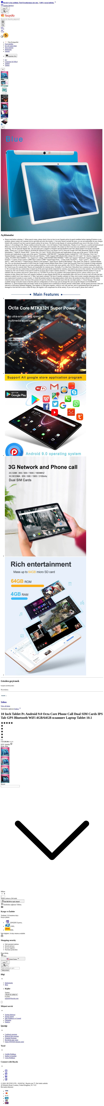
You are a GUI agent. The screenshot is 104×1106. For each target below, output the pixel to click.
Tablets (7, 63)
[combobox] (10, 786)
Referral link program (12, 1036)
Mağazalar (8, 49)
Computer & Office (11, 62)
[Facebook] (6, 1080)
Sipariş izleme (9, 1016)
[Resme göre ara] (3, 22)
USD (4, 9)
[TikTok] (6, 1074)
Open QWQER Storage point (14, 1042)
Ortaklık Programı (10, 1038)
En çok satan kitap (11, 46)
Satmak (7, 51)
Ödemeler (8, 1020)
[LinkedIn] (6, 1077)
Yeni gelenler (9, 48)
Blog (6, 985)
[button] (2, 894)
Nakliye (7, 1022)
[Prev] (3, 69)
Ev (6, 60)
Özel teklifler (9, 44)
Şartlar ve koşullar (10, 1056)
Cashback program (11, 1034)
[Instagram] (6, 1071)
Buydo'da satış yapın (11, 1040)
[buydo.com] (7, 17)
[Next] (3, 127)
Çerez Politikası (10, 1058)
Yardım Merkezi (10, 1015)
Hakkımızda (9, 983)
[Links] (2, 1002)
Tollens (4, 702)
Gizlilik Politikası (10, 1054)
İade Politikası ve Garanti (13, 1018)
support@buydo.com (11, 998)
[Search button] (3, 25)
